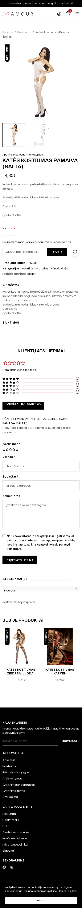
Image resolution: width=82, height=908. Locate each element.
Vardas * (8, 457)
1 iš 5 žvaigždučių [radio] (4, 449)
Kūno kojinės (35, 154)
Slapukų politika (67, 891)
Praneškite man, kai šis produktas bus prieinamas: (37, 242)
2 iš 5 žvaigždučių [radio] (5, 449)
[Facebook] (4, 867)
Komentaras (11, 496)
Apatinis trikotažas (13, 154)
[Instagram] (12, 867)
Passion (30, 273)
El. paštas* (10, 476)
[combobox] (41, 588)
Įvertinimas (11, 444)
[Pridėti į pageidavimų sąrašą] (38, 635)
